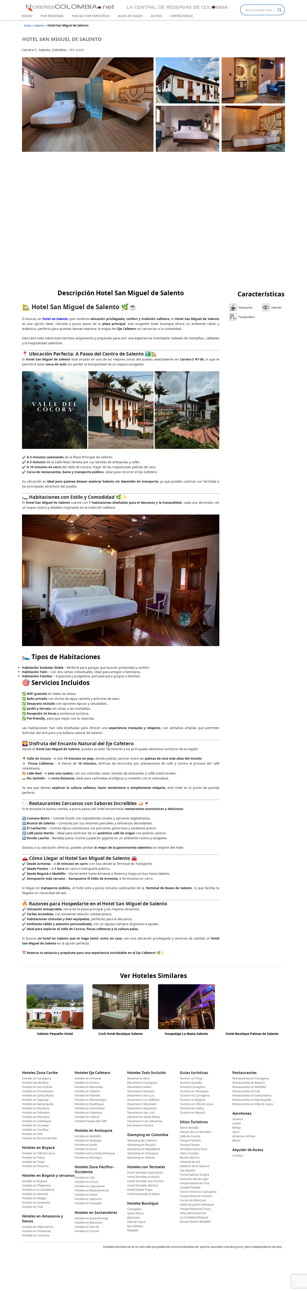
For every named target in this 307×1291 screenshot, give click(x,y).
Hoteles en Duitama (35, 1166)
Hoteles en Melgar (34, 1198)
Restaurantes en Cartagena (250, 1078)
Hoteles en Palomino (36, 1112)
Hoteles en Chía (32, 1207)
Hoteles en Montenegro (91, 1100)
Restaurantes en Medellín (249, 1087)
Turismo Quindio (191, 1083)
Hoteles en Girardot (35, 1194)
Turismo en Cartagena (194, 1095)
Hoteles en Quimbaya (89, 1104)
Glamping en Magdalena (143, 1149)
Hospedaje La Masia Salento (186, 1033)
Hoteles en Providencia (37, 1091)
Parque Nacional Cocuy (195, 1209)
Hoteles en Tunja (33, 1162)
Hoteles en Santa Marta (37, 1095)
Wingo (236, 1127)
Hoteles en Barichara (88, 1222)
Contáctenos (181, 16)
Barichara (133, 1217)
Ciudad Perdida (190, 1187)
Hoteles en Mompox (35, 1117)
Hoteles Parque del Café (91, 1121)
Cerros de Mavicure (193, 1200)
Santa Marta (135, 1213)
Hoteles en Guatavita (36, 1202)
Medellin (133, 1230)
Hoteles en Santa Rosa (90, 1108)
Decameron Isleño (139, 1087)
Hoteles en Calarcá (87, 1117)
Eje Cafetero (135, 1226)
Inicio (27, 16)
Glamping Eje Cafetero (142, 1140)
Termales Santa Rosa (193, 1149)
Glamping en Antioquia (142, 1153)
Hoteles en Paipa (33, 1157)
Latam (236, 1123)
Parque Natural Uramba (196, 1196)
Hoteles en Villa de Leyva (38, 1153)
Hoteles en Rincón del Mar (39, 1138)
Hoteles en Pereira (87, 1083)
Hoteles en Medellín (88, 1136)
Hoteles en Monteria (35, 1108)
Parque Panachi (190, 1140)
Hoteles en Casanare (35, 1235)
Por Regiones (52, 16)
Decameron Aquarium (142, 1108)
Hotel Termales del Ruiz (142, 1185)
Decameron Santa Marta (143, 1117)
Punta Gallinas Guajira (194, 1174)
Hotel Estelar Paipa (139, 1190)
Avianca (237, 1119)
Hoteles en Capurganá (90, 1186)
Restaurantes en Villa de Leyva (252, 1104)
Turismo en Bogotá (192, 1100)
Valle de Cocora (190, 1136)
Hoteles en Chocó (86, 1182)
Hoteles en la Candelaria (38, 1190)
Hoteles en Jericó (86, 1149)
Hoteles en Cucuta (87, 1231)
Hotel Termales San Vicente (145, 1181)
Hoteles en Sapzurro (88, 1199)
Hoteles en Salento (87, 1091)
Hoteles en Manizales (89, 1087)
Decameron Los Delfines (143, 1100)
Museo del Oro (190, 1157)
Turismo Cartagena (192, 1087)
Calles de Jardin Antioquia (197, 1204)
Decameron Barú (138, 1078)
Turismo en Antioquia (194, 1091)
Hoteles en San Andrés (37, 1087)
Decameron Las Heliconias (144, 1121)
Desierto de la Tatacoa (194, 1166)
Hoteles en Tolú (32, 1134)
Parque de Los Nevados (195, 1132)
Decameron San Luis (140, 1095)
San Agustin (188, 1170)
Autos (156, 16)
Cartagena (134, 1209)
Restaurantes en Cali (246, 1091)
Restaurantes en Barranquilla (251, 1100)
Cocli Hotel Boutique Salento (120, 1033)
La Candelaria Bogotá (194, 1217)
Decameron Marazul (140, 1091)
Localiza (237, 1155)
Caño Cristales (189, 1153)
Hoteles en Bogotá (34, 1181)
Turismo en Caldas (192, 1108)
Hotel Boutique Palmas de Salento (252, 1033)
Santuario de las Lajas (194, 1179)
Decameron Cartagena (142, 1083)
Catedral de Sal (190, 1162)
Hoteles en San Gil (87, 1227)
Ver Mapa (76, 50)
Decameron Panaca (140, 1125)
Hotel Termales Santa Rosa (145, 1172)
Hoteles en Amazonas (36, 1231)
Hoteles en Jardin (86, 1145)
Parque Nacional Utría (194, 1183)
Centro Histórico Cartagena (198, 1192)
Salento (39, 25)
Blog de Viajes (130, 16)
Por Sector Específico (91, 16)
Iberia (236, 1140)
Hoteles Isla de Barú (35, 1083)
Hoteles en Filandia (87, 1095)
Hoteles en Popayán (88, 1203)
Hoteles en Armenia (88, 1078)
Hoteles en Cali (84, 1177)
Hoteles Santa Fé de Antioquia (95, 1153)
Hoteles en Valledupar (36, 1121)
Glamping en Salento (141, 1157)
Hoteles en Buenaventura (92, 1190)
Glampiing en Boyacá (141, 1145)
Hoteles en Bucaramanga (91, 1218)
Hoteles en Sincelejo (35, 1125)
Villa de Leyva (136, 1222)
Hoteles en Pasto (86, 1195)
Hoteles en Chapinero (36, 1185)
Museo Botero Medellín (195, 1221)
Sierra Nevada (189, 1127)
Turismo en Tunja (191, 1078)
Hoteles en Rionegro (88, 1157)
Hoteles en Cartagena (36, 1078)
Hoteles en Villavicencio (37, 1227)
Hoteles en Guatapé (88, 1140)
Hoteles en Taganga (35, 1100)
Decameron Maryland (141, 1104)
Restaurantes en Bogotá (248, 1083)
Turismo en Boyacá (192, 1112)
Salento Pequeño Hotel (55, 1033)
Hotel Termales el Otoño (143, 1177)
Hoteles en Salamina (88, 1112)
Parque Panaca (190, 1145)
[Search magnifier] (279, 10)
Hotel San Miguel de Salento (62, 39)
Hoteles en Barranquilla (37, 1104)
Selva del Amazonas (193, 1213)
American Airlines (243, 1136)
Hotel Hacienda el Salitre (143, 1194)
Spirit (235, 1132)
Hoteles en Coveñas (35, 1130)
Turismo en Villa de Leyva (196, 1104)
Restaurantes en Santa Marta (251, 1095)
